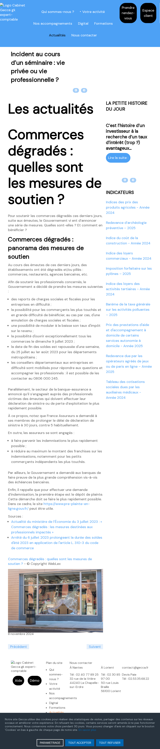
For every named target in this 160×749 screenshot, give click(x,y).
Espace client (148, 13)
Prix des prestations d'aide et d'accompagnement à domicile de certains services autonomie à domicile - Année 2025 (127, 335)
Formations (103, 23)
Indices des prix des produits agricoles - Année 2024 (127, 207)
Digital (83, 23)
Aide (18, 680)
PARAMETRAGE (50, 742)
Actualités (57, 35)
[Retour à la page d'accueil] (13, 12)
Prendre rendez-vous (128, 13)
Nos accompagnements (52, 23)
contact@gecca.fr (135, 667)
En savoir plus (87, 730)
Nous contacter (84, 35)
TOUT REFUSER (109, 742)
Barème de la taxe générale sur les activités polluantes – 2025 (128, 309)
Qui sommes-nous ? (57, 11)
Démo (34, 680)
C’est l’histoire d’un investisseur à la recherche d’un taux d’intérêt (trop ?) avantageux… (126, 137)
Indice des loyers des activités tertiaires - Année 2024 (128, 289)
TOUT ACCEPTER (79, 742)
